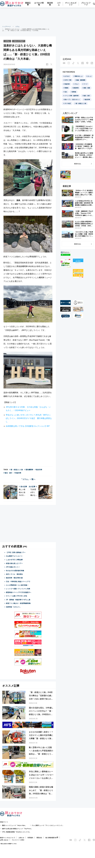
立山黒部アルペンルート (14, 556)
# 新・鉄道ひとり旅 (16, 469)
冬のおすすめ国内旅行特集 (15, 570)
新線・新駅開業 (80, 80)
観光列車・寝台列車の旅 (14, 578)
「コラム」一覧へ (28, 479)
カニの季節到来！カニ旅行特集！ (17, 585)
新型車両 (76, 88)
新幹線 (74, 91)
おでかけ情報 (39, 4)
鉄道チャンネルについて (7, 837)
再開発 (66, 88)
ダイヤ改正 (68, 103)
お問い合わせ (4, 840)
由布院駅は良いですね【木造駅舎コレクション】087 (28, 426)
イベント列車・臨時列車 (72, 95)
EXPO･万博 (68, 80)
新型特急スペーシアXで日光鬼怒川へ (18, 592)
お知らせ (21, 837)
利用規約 (30, 837)
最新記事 (28, 4)
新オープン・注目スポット (72, 99)
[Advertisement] (47, 16)
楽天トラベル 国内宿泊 (14, 574)
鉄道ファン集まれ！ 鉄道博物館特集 (18, 603)
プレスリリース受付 (18, 840)
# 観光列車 (38, 469)
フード (85, 84)
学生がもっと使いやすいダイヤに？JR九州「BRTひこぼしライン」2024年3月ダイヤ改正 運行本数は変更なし (29, 418)
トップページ (6, 26)
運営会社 (39, 837)
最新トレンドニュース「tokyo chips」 (14, 825)
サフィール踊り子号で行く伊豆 (16, 596)
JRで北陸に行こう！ (13, 567)
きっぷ (89, 76)
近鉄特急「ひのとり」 (13, 607)
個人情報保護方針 (51, 837)
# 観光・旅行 (7, 473)
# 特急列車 (17, 473)
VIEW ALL (77, 163)
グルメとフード (86, 4)
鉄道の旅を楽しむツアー (14, 563)
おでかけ (67, 76)
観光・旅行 (87, 95)
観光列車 (87, 99)
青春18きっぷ (78, 76)
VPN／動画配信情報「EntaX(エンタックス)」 (16, 832)
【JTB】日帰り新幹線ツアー (15, 552)
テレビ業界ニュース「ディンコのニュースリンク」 (48, 825)
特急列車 (67, 84)
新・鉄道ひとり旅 (81, 103)
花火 (66, 91)
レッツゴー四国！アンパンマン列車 (18, 589)
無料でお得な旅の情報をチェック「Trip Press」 (17, 828)
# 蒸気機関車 (28, 469)
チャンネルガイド (70, 4)
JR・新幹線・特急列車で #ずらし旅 (18, 600)
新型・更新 (87, 88)
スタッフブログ (19, 41)
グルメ (77, 84)
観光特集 (50, 4)
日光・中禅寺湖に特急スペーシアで (18, 581)
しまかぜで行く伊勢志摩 (14, 560)
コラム (59, 4)
